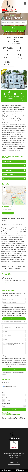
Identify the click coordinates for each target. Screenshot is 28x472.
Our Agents (6, 285)
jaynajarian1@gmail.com (14, 455)
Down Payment (6, 398)
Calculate (14, 409)
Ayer (24, 266)
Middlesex (18, 266)
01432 (5, 268)
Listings (9, 266)
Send (14, 369)
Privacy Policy (21, 315)
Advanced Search (10, 31)
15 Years (13, 386)
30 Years (6, 386)
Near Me (20, 31)
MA (13, 266)
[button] (14, 28)
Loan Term (5, 382)
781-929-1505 (8, 278)
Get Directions (8, 213)
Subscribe (14, 319)
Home (4, 266)
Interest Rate (6, 403)
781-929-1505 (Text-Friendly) (14, 452)
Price (3, 392)
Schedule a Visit (20, 327)
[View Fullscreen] (4, 193)
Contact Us (6, 282)
